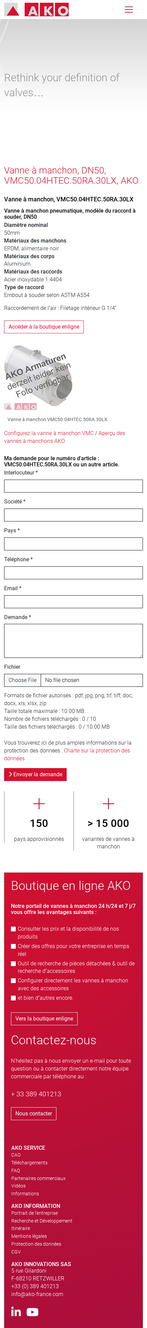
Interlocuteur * (21, 472)
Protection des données (36, 1244)
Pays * (12, 530)
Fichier (12, 667)
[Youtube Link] (32, 1312)
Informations (25, 1193)
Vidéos (18, 1186)
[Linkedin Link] (16, 1312)
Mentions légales (29, 1236)
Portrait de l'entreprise (34, 1213)
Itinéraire (20, 1228)
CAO (16, 1155)
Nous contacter (33, 1113)
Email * (13, 588)
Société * (15, 501)
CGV (16, 1252)
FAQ (15, 1170)
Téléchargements (29, 1162)
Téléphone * (18, 559)
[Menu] (129, 9)
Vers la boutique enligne (44, 1018)
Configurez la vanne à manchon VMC (49, 433)
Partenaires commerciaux (38, 1178)
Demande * (17, 617)
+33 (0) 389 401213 (35, 1286)
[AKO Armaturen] (41, 9)
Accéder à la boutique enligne (44, 326)
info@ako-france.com (37, 1294)
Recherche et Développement (41, 1221)
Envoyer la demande (37, 774)
